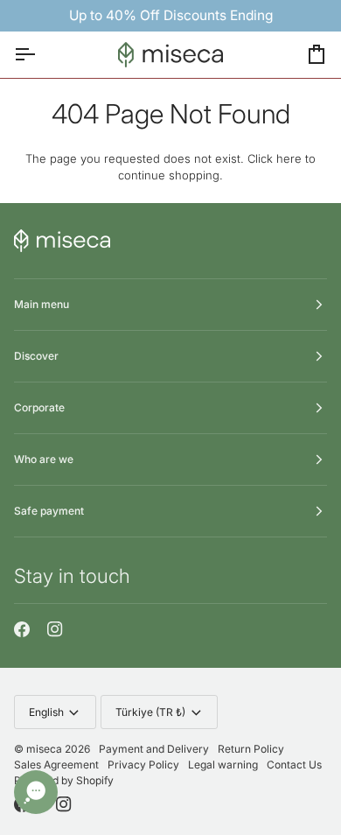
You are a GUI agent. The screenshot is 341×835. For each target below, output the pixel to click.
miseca (44, 748)
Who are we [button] (43, 459)
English (46, 712)
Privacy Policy (143, 764)
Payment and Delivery (154, 748)
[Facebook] (22, 629)
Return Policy (251, 748)
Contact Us (294, 764)
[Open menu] (40, 55)
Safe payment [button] (49, 510)
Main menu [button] (41, 304)
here (289, 158)
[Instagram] (55, 629)
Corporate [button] (39, 407)
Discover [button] (36, 355)
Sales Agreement (56, 764)
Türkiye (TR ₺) (150, 712)
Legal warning (223, 764)
